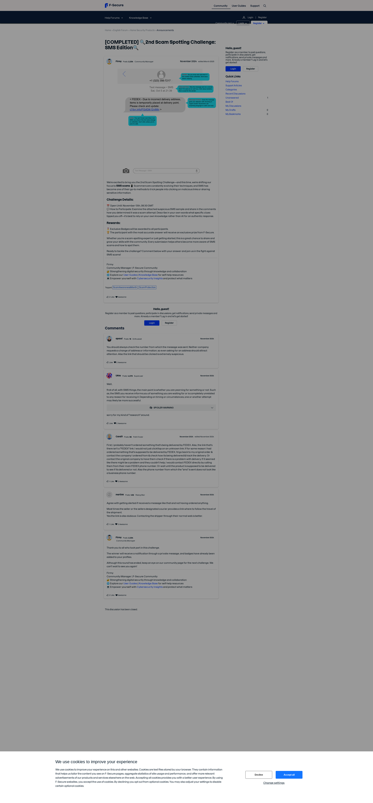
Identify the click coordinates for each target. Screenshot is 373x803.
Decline (259, 775)
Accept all (289, 775)
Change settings (274, 783)
